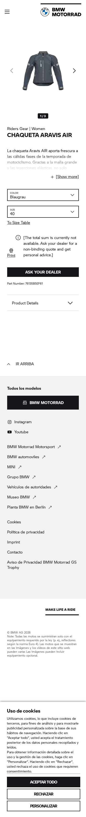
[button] (7, 11)
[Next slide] (74, 70)
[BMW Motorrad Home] (61, 12)
